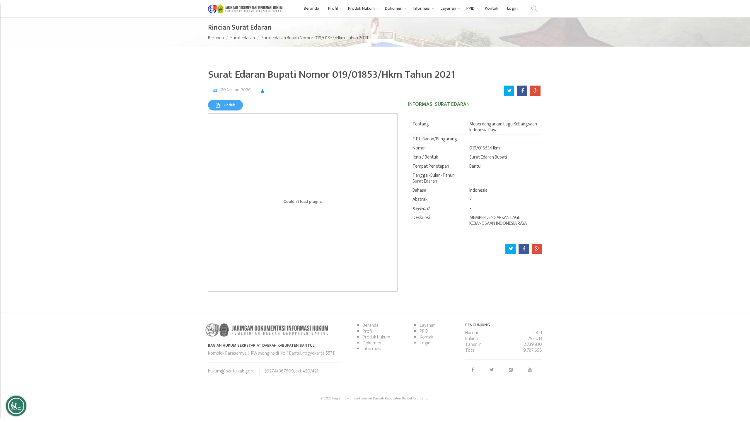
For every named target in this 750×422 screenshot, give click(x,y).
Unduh (229, 105)
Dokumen (372, 343)
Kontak (426, 337)
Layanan (428, 325)
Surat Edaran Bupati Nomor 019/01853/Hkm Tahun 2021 (314, 38)
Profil (368, 331)
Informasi (372, 349)
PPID (424, 331)
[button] (334, 8)
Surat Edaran (242, 38)
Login (425, 343)
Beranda (216, 38)
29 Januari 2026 (235, 89)
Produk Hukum (376, 337)
